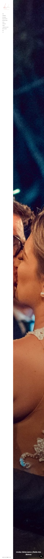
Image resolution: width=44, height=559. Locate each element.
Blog (3, 30)
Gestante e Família (4, 20)
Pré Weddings (4, 17)
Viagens (3, 25)
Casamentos (4, 15)
